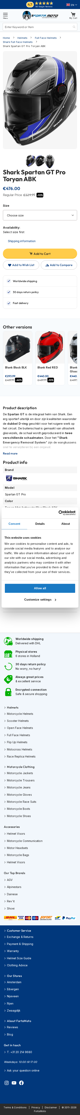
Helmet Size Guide (19, 958)
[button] (71, 5)
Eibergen (13, 989)
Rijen (10, 1003)
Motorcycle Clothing (21, 767)
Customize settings (37, 599)
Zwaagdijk (13, 1010)
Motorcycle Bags (18, 855)
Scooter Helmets (18, 720)
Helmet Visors (16, 833)
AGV (10, 880)
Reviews (12, 1027)
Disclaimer (51, 1107)
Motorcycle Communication (25, 841)
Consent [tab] (14, 523)
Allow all (40, 588)
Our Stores (14, 976)
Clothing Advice (17, 965)
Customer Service (19, 930)
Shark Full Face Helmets (18, 41)
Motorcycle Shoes (19, 816)
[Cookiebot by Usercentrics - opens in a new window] (59, 512)
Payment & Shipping (20, 944)
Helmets (22, 37)
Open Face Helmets (20, 727)
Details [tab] (40, 523)
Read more (10, 453)
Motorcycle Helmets (20, 713)
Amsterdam (14, 982)
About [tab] (65, 523)
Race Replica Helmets (21, 756)
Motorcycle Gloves (19, 794)
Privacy (35, 1107)
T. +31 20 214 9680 (19, 1052)
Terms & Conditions (15, 1107)
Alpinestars (14, 887)
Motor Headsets (17, 848)
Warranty (13, 951)
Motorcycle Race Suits (21, 801)
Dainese (12, 894)
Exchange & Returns (20, 937)
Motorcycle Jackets (20, 773)
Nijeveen (13, 996)
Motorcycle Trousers (21, 780)
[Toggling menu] (5, 15)
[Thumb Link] (30, 164)
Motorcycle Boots (18, 808)
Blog (10, 1034)
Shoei (11, 908)
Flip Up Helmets (17, 742)
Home (6, 37)
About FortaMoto (19, 1021)
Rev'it (11, 901)
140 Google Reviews (43, 6)
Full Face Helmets (46, 37)
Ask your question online (23, 1070)
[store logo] (40, 15)
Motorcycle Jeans (18, 787)
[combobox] (40, 27)
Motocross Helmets (19, 749)
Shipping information (22, 241)
